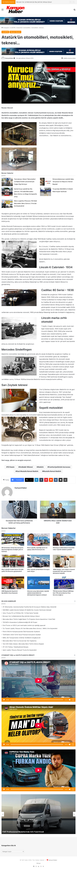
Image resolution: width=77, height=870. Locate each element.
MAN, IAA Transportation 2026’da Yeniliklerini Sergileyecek (21, 638)
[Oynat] (4, 700)
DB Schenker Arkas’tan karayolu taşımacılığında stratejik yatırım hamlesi (12, 549)
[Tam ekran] (73, 700)
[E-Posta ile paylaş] (61, 480)
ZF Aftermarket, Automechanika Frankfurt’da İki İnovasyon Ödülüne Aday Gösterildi (29, 607)
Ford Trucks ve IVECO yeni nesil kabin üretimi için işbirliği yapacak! (24, 625)
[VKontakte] (56, 480)
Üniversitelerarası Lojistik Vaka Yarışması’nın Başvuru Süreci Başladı (63, 181)
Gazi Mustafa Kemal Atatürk (27, 471)
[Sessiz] (70, 700)
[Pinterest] (46, 480)
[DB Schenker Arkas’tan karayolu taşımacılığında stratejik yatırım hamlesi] (13, 539)
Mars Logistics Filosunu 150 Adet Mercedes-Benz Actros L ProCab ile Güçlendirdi (25, 203)
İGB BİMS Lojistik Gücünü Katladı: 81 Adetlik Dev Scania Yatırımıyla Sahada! (27, 610)
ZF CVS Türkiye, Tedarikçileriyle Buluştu (15, 647)
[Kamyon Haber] (15, 9)
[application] (38, 681)
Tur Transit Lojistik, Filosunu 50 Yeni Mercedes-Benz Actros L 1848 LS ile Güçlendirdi (30, 628)
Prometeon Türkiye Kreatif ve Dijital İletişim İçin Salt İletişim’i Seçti (31, 832)
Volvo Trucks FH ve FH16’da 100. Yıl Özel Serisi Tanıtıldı (20, 613)
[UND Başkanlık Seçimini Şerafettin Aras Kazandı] (13, 582)
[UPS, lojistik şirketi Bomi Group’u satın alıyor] (38, 561)
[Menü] (3, 10)
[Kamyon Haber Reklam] (38, 21)
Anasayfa (6, 27)
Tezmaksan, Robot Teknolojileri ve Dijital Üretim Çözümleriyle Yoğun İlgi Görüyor (25, 181)
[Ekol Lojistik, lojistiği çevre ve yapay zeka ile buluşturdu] (38, 539)
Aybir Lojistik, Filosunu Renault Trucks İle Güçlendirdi (19, 650)
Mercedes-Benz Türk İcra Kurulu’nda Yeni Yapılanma (19, 641)
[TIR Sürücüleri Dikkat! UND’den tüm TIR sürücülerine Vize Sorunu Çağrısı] (64, 582)
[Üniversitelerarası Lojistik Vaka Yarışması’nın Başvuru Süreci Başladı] (45, 182)
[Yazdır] (65, 480)
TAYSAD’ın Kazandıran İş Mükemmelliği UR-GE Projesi (20, 622)
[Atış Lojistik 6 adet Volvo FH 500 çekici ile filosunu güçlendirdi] (13, 561)
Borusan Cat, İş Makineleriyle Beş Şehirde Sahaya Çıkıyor (21, 616)
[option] (38, 814)
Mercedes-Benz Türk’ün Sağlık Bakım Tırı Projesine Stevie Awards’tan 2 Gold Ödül (41, 2)
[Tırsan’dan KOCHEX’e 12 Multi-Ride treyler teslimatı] (45, 192)
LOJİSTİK (12, 27)
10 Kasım (10, 467)
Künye (39, 863)
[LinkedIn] (36, 480)
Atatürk (41, 467)
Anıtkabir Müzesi (26, 467)
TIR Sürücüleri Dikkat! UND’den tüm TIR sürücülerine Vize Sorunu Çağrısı (63, 593)
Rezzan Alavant (15, 32)
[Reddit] (51, 480)
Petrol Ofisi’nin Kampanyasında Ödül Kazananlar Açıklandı (21, 631)
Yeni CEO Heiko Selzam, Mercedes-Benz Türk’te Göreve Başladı (23, 644)
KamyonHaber (9, 58)
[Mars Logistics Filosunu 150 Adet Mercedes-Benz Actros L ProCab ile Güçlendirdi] (7, 204)
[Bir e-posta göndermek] (14, 58)
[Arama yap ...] (74, 10)
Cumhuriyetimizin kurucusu (59, 467)
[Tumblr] (41, 480)
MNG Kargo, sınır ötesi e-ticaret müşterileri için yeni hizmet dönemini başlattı (64, 571)
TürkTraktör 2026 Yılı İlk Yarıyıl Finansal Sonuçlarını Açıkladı (22, 634)
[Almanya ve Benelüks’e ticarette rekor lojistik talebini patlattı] (64, 539)
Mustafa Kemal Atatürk (52, 471)
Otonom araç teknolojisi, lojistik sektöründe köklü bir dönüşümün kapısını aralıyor (38, 593)
